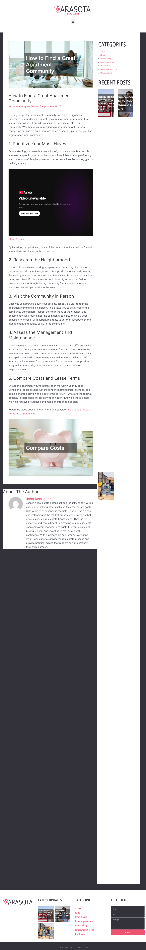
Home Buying (105, 59)
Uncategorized (106, 73)
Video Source (16, 239)
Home (35, 106)
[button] (73, 21)
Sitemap (85, 947)
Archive (103, 51)
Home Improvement (108, 62)
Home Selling (105, 66)
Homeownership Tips (108, 69)
